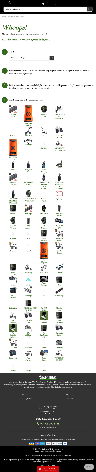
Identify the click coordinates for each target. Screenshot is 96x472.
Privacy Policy (30, 455)
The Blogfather (26, 399)
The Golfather (43, 449)
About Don (26, 395)
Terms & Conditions (43, 455)
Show (48, 469)
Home (4, 16)
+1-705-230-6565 (49, 423)
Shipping (54, 455)
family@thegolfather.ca (48, 406)
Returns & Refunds (64, 455)
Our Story (70, 395)
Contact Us (70, 399)
